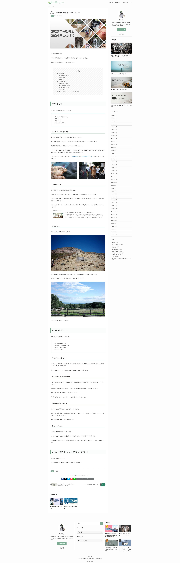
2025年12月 (115, 138)
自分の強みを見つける (64, 83)
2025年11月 (114, 141)
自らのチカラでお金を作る (65, 85)
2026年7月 (114, 118)
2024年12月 (115, 173)
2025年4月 (114, 161)
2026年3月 (114, 129)
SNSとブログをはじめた (64, 75)
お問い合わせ (99, 558)
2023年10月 (115, 214)
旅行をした (61, 79)
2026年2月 (114, 132)
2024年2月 (114, 202)
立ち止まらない (62, 89)
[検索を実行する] (101, 523)
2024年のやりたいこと (63, 81)
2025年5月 (114, 159)
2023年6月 (114, 226)
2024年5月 (114, 194)
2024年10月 (115, 179)
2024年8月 (114, 185)
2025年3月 (114, 164)
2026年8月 (114, 115)
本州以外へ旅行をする (64, 87)
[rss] (91, 556)
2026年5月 (114, 124)
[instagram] (123, 34)
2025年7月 (114, 153)
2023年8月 (114, 220)
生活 (53, 471)
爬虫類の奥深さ (75, 156)
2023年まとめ (60, 73)
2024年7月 (114, 188)
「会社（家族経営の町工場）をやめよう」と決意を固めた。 (80, 212)
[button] (62, 479)
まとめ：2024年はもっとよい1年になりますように (70, 91)
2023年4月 (114, 232)
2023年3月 (114, 235)
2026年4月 (114, 126)
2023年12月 (115, 208)
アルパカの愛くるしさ (86, 156)
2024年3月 (114, 199)
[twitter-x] (120, 34)
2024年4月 (114, 197)
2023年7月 (114, 223)
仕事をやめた (62, 77)
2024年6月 (114, 191)
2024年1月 (114, 205)
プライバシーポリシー (83, 558)
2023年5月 (114, 229)
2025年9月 (114, 147)
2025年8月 (114, 150)
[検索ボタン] (130, 2)
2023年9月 (114, 217)
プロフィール (121, 29)
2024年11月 (114, 176)
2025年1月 (114, 170)
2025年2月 (114, 167)
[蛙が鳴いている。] (56, 2)
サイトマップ (92, 558)
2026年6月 (114, 121)
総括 (57, 471)
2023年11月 (114, 211)
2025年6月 (114, 156)
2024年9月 (114, 182)
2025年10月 (115, 144)
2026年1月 (114, 135)
